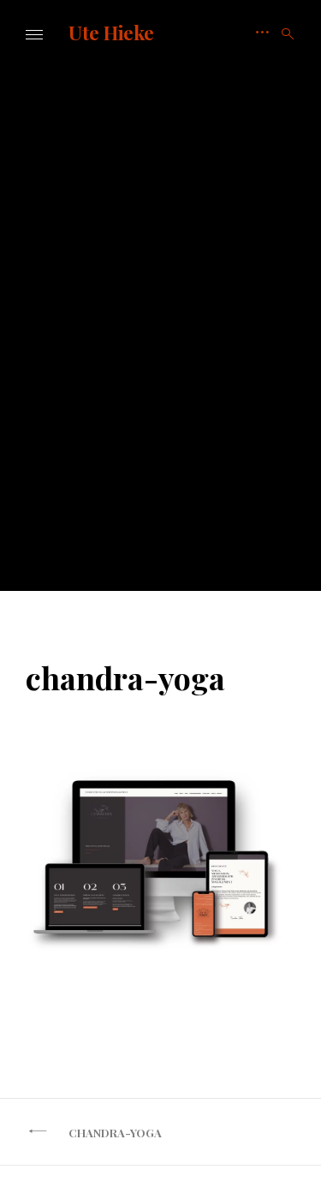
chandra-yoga (115, 1132)
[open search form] (282, 34)
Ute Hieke (111, 32)
